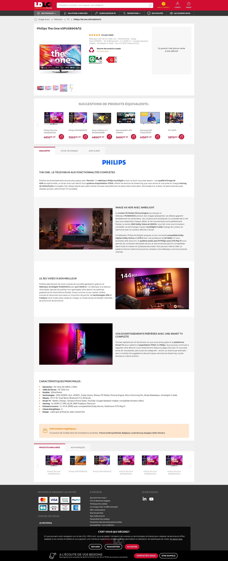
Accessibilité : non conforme (102, 525)
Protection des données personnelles (106, 522)
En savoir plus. (176, 539)
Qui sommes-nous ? (98, 498)
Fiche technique (69, 151)
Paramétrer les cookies (100, 519)
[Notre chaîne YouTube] (151, 500)
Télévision (58, 19)
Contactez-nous (146, 556)
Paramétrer (113, 547)
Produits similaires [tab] (49, 447)
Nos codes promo (97, 516)
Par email (47, 523)
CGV (92, 501)
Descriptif (44, 151)
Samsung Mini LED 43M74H (124, 131)
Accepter (132, 547)
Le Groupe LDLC (96, 507)
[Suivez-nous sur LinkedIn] (144, 500)
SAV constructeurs (97, 510)
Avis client (94, 151)
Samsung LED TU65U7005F (146, 131)
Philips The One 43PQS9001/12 (50, 131)
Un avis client (107, 35)
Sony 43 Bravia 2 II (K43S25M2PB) (99, 131)
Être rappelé (168, 556)
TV (68, 19)
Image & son (44, 19)
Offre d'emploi (111, 507)
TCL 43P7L (172, 130)
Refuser (95, 547)
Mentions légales (103, 501)
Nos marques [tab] (78, 447)
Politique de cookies (98, 504)
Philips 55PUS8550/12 (78, 130)
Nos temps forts (96, 513)
